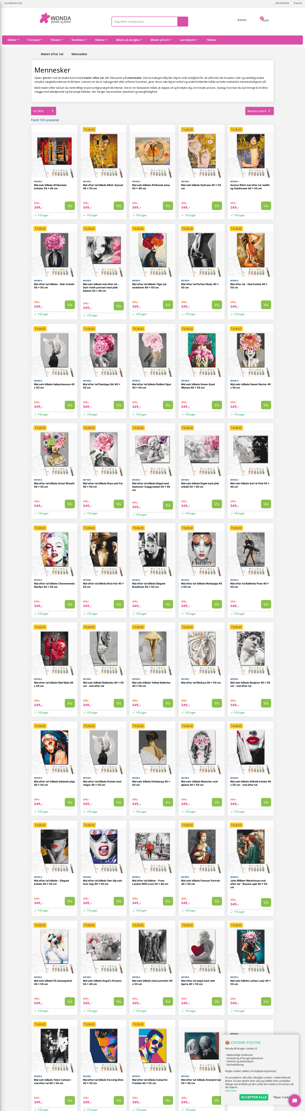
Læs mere (231, 1090)
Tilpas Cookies (283, 1097)
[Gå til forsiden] (35, 54)
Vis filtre (38, 111)
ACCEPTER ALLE (254, 1097)
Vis (69, 205)
